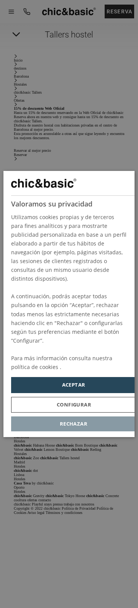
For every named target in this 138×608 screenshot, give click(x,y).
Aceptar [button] (73, 384)
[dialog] (69, 304)
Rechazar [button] (73, 423)
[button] (74, 405)
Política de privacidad (90, 367)
